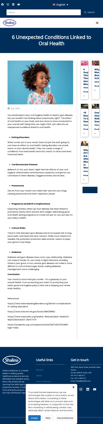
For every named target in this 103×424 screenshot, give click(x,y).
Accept (34, 418)
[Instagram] (7, 4)
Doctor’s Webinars (43, 381)
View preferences (65, 418)
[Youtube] (18, 4)
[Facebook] (2, 4)
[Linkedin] (13, 4)
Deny (48, 418)
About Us (39, 370)
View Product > (87, 91)
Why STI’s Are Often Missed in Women (87, 159)
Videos (39, 376)
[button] (73, 387)
